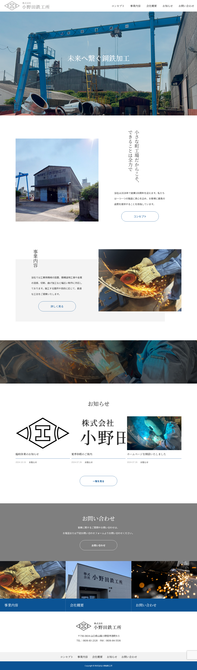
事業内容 (135, 6)
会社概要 (151, 6)
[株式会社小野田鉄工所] (27, 6)
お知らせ (168, 6)
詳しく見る (57, 306)
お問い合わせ (186, 6)
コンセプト (117, 6)
